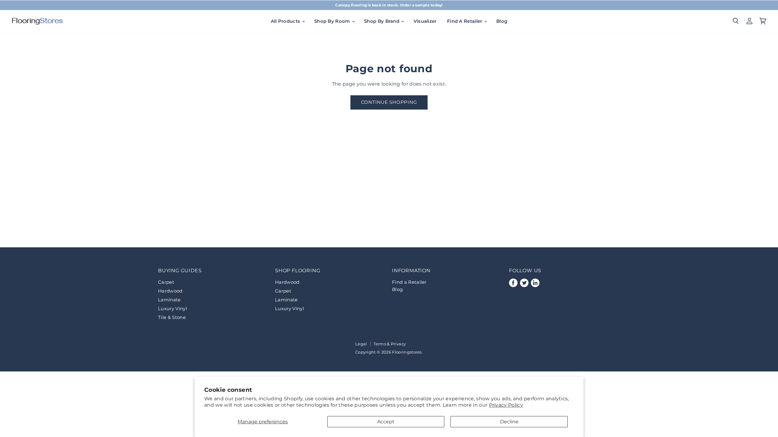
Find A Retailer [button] (465, 21)
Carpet (166, 282)
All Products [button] (286, 21)
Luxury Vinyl (172, 308)
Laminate (169, 300)
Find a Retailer (409, 282)
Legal (361, 343)
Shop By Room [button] (332, 21)
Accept (385, 422)
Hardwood (170, 291)
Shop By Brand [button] (382, 21)
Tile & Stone (172, 317)
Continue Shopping (389, 102)
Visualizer (425, 21)
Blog (501, 21)
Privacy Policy (506, 405)
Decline (509, 422)
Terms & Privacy (390, 343)
